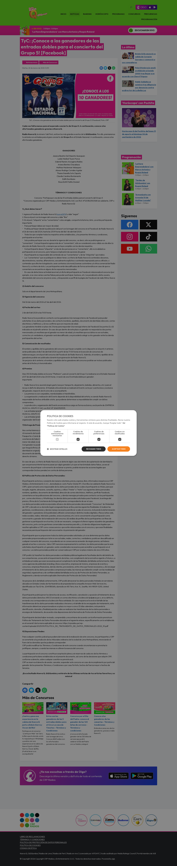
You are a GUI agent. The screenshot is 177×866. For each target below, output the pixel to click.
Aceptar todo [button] (118, 449)
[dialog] (88, 433)
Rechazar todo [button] (93, 449)
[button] (57, 449)
